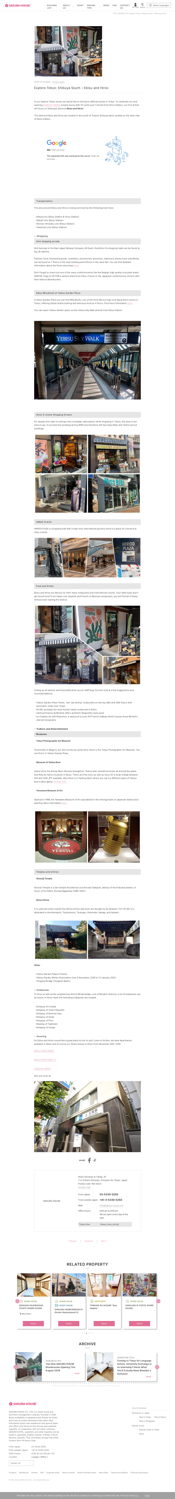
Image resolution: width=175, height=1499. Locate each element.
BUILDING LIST (52, 6)
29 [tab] (74, 1381)
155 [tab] (87, 1386)
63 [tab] (144, 1381)
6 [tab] (93, 1333)
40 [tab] (97, 1381)
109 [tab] (97, 1384)
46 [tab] (109, 1381)
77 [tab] (31, 1384)
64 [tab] (146, 1381)
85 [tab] (48, 1384)
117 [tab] (113, 1384)
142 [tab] (60, 1386)
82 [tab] (41, 1384)
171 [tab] (119, 1386)
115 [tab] (109, 1384)
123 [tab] (125, 1384)
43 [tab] (103, 1381)
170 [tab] (117, 1386)
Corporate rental (52, 1473)
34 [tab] (84, 1381)
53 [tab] (123, 1381)
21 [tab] (58, 1381)
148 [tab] (72, 1386)
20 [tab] (56, 1381)
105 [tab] (89, 1384)
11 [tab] (37, 1381)
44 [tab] (105, 1381)
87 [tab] (52, 1384)
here (76, 265)
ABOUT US (66, 6)
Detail (33, 1323)
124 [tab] (128, 1384)
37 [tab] (91, 1381)
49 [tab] (115, 1381)
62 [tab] (142, 1381)
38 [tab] (93, 1381)
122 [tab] (123, 1384)
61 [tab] (140, 1381)
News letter (103, 1473)
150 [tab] (76, 1386)
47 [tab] (111, 1381)
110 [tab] (99, 1384)
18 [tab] (52, 1381)
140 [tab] (56, 1386)
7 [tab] (29, 1381)
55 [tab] (128, 1381)
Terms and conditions (119, 1473)
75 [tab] (27, 1384)
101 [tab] (80, 1384)
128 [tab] (136, 1384)
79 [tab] (35, 1384)
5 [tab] (91, 1333)
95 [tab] (68, 1384)
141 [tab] (58, 1386)
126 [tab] (132, 1384)
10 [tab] (35, 1381)
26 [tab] (68, 1381)
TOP (114, 13)
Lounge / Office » (39, 1457)
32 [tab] (80, 1381)
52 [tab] (121, 1381)
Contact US (15, 1463)
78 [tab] (33, 1384)
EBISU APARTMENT (44, 1051)
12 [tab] (39, 1381)
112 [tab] (103, 1384)
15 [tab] (45, 1381)
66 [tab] (150, 1381)
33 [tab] (82, 1381)
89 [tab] (56, 1384)
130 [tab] (140, 1384)
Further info (60, 781)
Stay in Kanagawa (147, 1421)
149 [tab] (74, 1386)
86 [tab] (50, 1384)
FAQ (115, 5)
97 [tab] (72, 1384)
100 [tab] (78, 1384)
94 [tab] (66, 1384)
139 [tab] (54, 1386)
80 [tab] (37, 1384)
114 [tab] (107, 1384)
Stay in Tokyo (145, 1417)
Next (158, 1301)
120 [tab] (119, 1384)
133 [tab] (146, 1384)
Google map (84, 1187)
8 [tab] (31, 1381)
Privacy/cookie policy (139, 1473)
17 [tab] (50, 1381)
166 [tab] (109, 1386)
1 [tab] (82, 1333)
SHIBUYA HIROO (51, 105)
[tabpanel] (33, 1301)
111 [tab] (101, 1384)
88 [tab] (54, 1384)
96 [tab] (70, 1384)
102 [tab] (82, 1384)
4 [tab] (89, 1333)
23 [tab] (62, 1381)
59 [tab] (136, 1381)
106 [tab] (91, 1384)
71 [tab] (19, 1384)
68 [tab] (154, 1381)
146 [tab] (68, 1386)
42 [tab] (101, 1381)
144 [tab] (64, 1386)
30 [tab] (76, 1381)
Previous (17, 1301)
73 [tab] (23, 1384)
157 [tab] (91, 1386)
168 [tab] (113, 1386)
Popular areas (138, 1426)
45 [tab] (107, 1381)
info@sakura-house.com (111, 1205)
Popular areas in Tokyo (149, 1430)
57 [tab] (132, 1381)
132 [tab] (144, 1384)
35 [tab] (87, 1381)
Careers (34, 1473)
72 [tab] (21, 1384)
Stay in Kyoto (160, 1417)
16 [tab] (48, 1381)
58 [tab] (134, 1381)
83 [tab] (43, 1384)
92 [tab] (62, 1384)
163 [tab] (103, 1386)
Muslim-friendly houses (86, 1473)
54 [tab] (125, 1381)
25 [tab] (66, 1381)
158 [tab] (93, 1386)
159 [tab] (95, 1386)
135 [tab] (150, 1384)
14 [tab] (43, 1381)
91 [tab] (60, 1384)
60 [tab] (138, 1381)
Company (13, 1473)
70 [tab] (17, 1384)
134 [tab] (148, 1384)
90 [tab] (58, 1384)
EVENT (80, 5)
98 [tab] (74, 1384)
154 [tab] (84, 1386)
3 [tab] (87, 1333)
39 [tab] (95, 1381)
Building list (24, 1473)
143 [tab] (62, 1386)
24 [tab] (64, 1381)
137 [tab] (154, 1384)
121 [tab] (121, 1384)
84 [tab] (45, 1384)
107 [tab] (93, 1384)
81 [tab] (39, 1384)
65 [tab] (148, 1381)
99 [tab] (76, 1384)
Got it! (147, 1495)
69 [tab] (156, 1381)
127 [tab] (134, 1384)
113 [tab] (105, 1384)
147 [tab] (70, 1386)
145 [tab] (66, 1386)
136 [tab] (152, 1384)
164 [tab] (105, 1386)
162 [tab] (101, 1386)
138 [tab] (156, 1384)
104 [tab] (87, 1384)
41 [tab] (99, 1381)
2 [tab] (84, 1333)
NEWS (106, 5)
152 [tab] (80, 1386)
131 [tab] (142, 1384)
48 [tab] (113, 1381)
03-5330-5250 (109, 1194)
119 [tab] (117, 1384)
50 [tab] (117, 1381)
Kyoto (141, 1434)
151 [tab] (78, 1386)
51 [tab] (119, 1381)
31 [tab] (78, 1381)
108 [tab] (95, 1384)
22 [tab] (60, 1381)
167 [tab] (111, 1386)
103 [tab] (84, 1384)
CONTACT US (125, 6)
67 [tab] (152, 1381)
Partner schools (68, 1473)
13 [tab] (41, 1381)
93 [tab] (64, 1384)
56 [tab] (130, 1381)
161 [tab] (99, 1386)
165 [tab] (107, 1386)
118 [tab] (115, 1384)
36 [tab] (89, 1381)
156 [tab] (89, 1386)
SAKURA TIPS (91, 6)
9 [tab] (33, 1381)
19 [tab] (54, 1381)
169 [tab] (115, 1386)
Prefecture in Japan (141, 1413)
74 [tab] (25, 1384)
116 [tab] (111, 1384)
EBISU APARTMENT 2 (45, 1060)
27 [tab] (70, 1381)
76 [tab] (29, 1384)
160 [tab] (97, 1386)
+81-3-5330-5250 (111, 1199)
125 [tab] (130, 1384)
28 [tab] (72, 1381)
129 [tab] (138, 1384)
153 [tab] (82, 1386)
